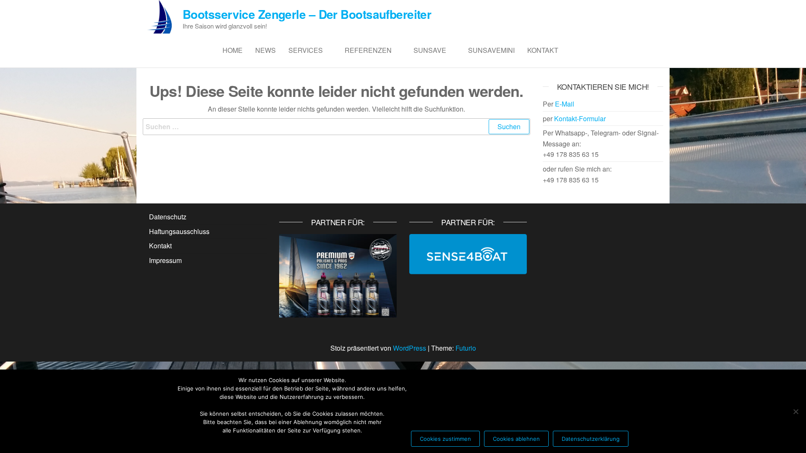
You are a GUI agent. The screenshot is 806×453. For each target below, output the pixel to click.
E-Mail (564, 104)
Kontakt (542, 50)
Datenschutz (167, 216)
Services (305, 50)
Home (232, 50)
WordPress (409, 348)
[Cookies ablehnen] (795, 411)
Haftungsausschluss (179, 231)
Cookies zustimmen (445, 438)
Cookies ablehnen (516, 438)
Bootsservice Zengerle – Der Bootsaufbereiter (307, 14)
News (265, 50)
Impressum (165, 260)
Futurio (465, 348)
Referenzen (368, 50)
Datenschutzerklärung (591, 438)
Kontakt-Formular (580, 118)
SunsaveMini (491, 50)
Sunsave (429, 50)
